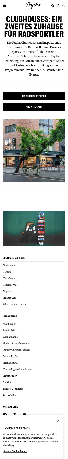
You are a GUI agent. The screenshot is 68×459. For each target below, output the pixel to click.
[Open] (4, 6)
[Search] (51, 5)
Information (10, 316)
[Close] (58, 420)
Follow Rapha (10, 407)
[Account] (58, 5)
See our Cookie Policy (15, 451)
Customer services (14, 258)
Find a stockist (34, 106)
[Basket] (63, 5)
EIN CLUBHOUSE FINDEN (34, 96)
